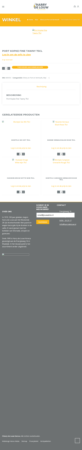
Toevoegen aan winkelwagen (30, 67)
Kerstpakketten (45, 441)
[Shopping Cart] (74, 6)
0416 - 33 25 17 (65, 220)
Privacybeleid (33, 441)
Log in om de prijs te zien (16, 54)
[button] (2, 447)
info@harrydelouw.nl (67, 224)
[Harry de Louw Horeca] (41, 6)
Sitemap (24, 441)
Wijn (36, 20)
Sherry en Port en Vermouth (49, 20)
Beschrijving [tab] (41, 86)
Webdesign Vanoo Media (10, 441)
